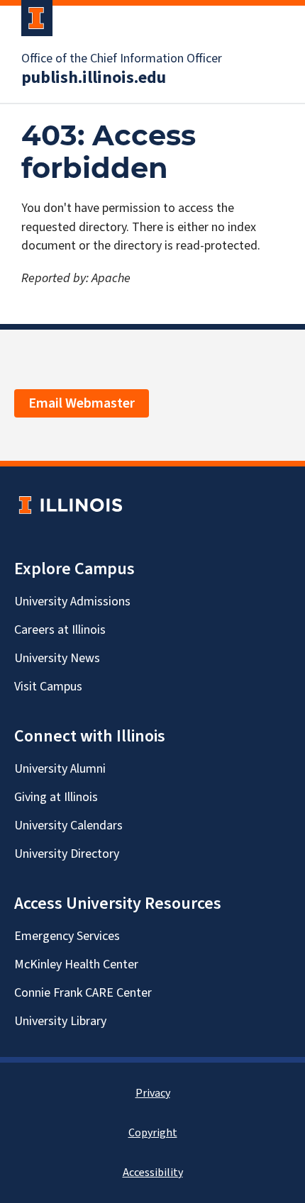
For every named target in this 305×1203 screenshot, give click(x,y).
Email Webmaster (81, 403)
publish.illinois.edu (93, 78)
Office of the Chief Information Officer (121, 58)
